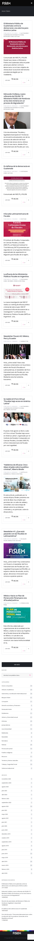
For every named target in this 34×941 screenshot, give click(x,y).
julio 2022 (17, 810)
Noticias (17, 36)
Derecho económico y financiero (17, 705)
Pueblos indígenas (17, 752)
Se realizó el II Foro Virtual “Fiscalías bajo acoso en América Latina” (17, 401)
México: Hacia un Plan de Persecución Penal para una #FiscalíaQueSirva (15, 597)
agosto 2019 (17, 845)
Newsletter (24, 341)
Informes (10, 281)
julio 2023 (17, 790)
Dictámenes (17, 713)
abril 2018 (17, 873)
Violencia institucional (17, 768)
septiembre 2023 (17, 783)
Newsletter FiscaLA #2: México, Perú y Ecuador (16, 337)
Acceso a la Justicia (17, 686)
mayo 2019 (17, 857)
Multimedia (7, 409)
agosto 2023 (17, 787)
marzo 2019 (17, 865)
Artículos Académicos (17, 689)
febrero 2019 (17, 869)
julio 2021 (17, 822)
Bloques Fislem (17, 697)
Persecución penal (19, 281)
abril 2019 (17, 861)
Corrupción (17, 701)
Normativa (17, 741)
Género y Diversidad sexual (17, 717)
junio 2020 (17, 830)
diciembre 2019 (17, 834)
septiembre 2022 (17, 802)
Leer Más (7, 80)
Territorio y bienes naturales (17, 760)
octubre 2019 (17, 838)
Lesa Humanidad (17, 729)
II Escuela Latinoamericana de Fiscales (16, 215)
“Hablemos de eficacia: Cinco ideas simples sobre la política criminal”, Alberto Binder (16, 467)
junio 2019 (17, 853)
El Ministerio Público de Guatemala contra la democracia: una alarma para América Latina (16, 27)
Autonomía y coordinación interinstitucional (17, 693)
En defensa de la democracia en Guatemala (17, 167)
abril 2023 (17, 794)
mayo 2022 (17, 814)
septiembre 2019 (17, 842)
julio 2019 (17, 849)
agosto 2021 (17, 818)
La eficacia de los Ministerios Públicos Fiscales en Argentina (16, 275)
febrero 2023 (17, 798)
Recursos (17, 756)
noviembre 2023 (17, 779)
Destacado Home (9, 36)
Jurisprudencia (17, 725)
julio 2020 (17, 826)
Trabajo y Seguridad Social (17, 764)
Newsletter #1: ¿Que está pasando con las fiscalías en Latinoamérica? (15, 533)
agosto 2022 (17, 806)
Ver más (17, 664)
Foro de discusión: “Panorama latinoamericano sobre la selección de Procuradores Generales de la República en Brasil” (17, 916)
